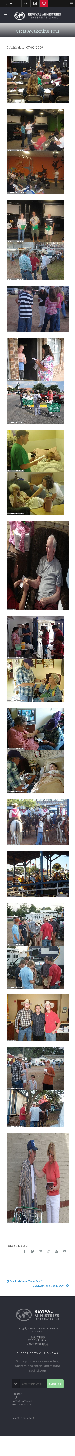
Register (17, 1393)
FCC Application (37, 1340)
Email (45, 1343)
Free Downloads (21, 1404)
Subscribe (55, 1383)
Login (15, 1397)
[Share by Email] (65, 1251)
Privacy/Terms (37, 1336)
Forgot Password (22, 1400)
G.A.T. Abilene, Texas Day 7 (49, 1285)
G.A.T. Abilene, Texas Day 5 (26, 1281)
